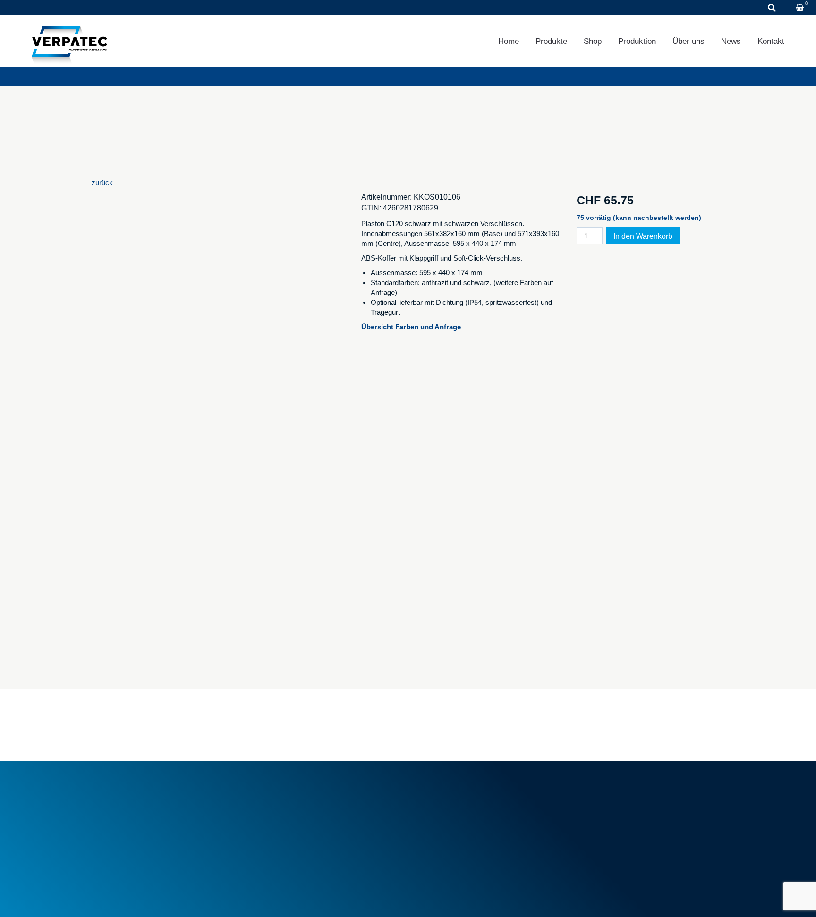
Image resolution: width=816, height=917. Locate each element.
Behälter (432, 804)
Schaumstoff (439, 794)
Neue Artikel (277, 820)
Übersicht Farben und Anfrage (412, 327)
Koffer (429, 815)
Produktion (637, 41)
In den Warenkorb (642, 236)
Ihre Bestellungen (608, 794)
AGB (265, 794)
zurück (102, 182)
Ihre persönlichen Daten (618, 815)
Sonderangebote (283, 831)
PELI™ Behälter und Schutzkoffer (472, 826)
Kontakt (770, 41)
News (731, 41)
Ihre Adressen (603, 804)
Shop (593, 41)
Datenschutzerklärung (174, 897)
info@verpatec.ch (135, 836)
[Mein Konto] (787, 8)
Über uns (688, 41)
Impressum (109, 897)
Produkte (551, 41)
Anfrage (141, 8)
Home (508, 41)
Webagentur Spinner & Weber (623, 897)
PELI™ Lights (441, 836)
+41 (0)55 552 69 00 (68, 8)
